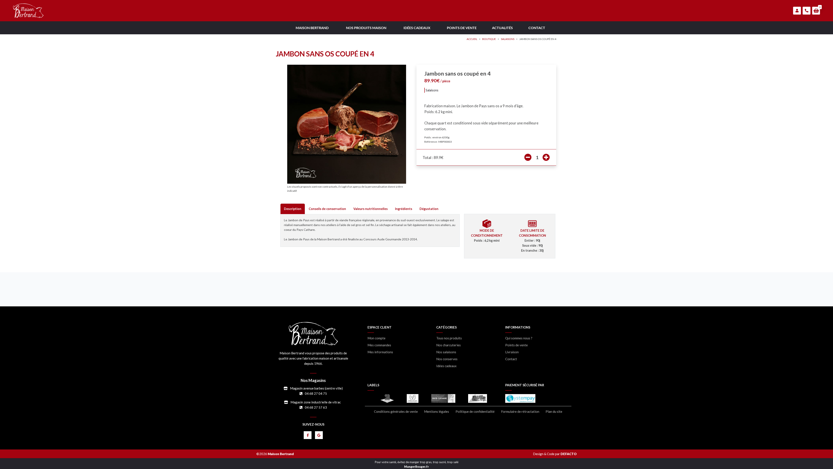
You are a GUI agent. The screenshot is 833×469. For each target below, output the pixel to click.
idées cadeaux (416, 28)
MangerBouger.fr (416, 466)
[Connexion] (797, 11)
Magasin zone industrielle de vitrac (315, 402)
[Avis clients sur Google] (319, 435)
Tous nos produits (449, 338)
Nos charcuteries (448, 345)
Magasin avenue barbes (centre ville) (316, 388)
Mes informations (380, 352)
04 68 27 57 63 (316, 407)
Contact (511, 359)
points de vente (462, 28)
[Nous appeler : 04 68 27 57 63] (806, 11)
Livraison (512, 352)
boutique (489, 39)
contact (536, 28)
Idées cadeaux (446, 366)
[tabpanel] (370, 230)
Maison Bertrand (312, 28)
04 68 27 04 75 (316, 393)
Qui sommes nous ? (518, 338)
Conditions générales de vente (396, 411)
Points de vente (516, 345)
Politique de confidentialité (475, 411)
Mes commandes (379, 345)
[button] (816, 11)
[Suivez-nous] (308, 435)
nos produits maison (366, 28)
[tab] (292, 208)
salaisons (507, 39)
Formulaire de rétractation (520, 411)
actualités (502, 28)
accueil (472, 39)
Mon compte (376, 338)
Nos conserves (446, 359)
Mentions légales (436, 411)
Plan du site (554, 411)
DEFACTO (569, 454)
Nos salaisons (446, 352)
